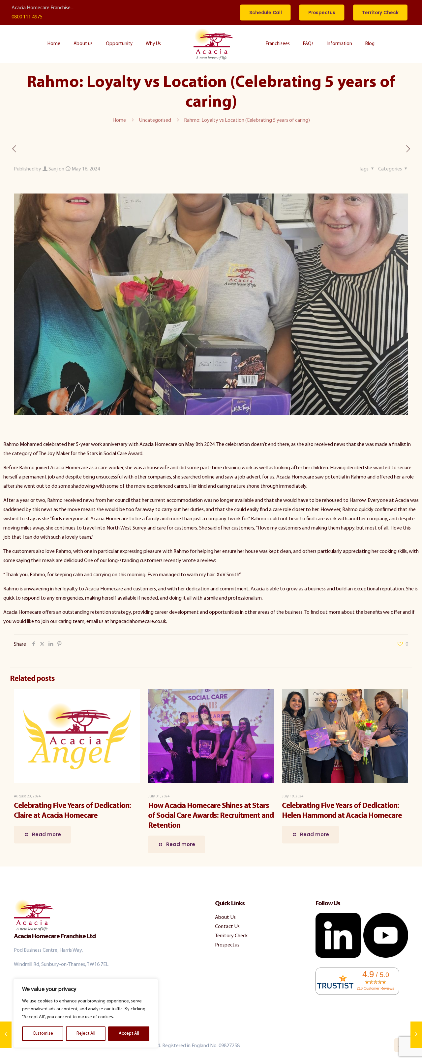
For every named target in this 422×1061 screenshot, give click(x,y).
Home (119, 120)
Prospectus (227, 945)
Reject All (85, 1033)
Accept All (129, 1033)
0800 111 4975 (27, 17)
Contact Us (227, 926)
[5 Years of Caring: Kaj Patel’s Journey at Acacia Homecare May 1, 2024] (6, 1035)
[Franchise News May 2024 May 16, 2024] (416, 1035)
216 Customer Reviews (375, 988)
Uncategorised (155, 120)
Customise (43, 1033)
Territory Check (231, 936)
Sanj (53, 169)
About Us (225, 917)
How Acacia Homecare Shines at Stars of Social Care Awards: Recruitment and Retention (211, 816)
